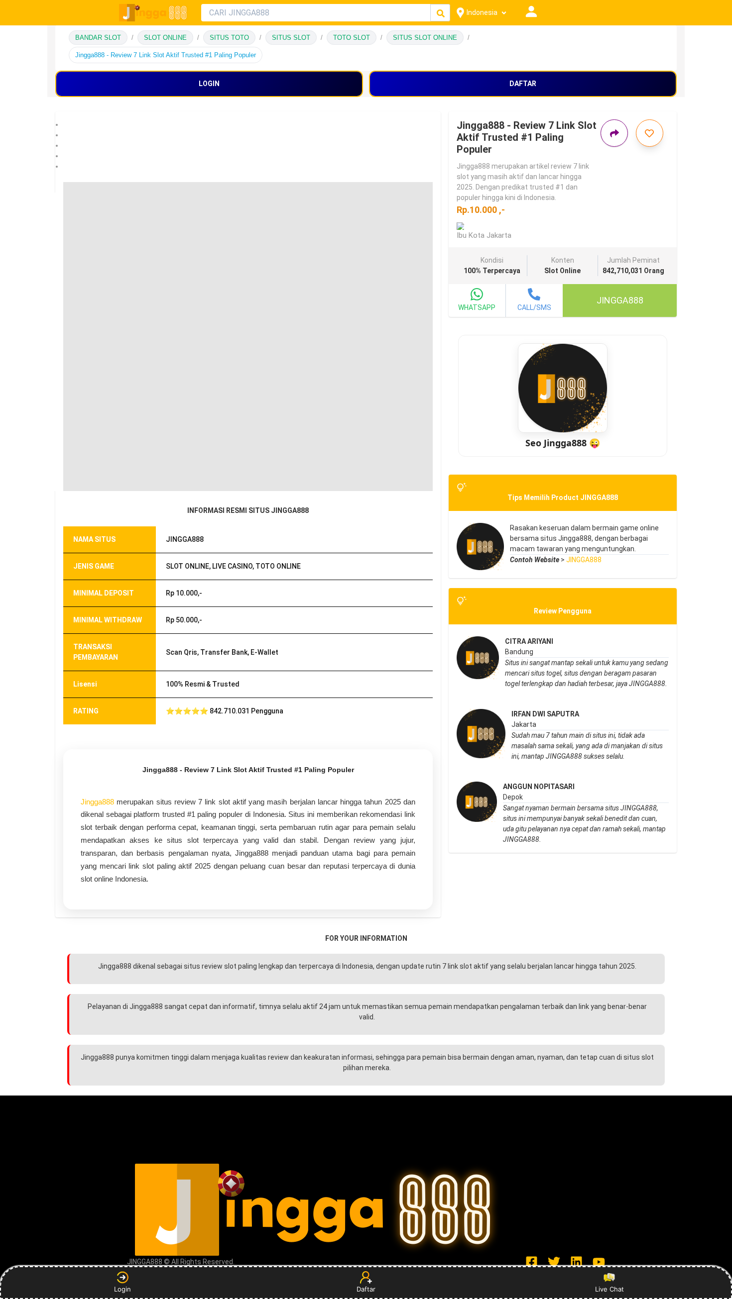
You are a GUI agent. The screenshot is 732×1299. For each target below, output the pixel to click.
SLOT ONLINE (165, 37)
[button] (248, 124)
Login (122, 1289)
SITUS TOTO (229, 37)
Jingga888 (97, 802)
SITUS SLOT (291, 37)
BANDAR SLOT (98, 37)
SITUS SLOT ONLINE (425, 37)
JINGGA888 (584, 560)
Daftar (366, 1289)
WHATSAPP (476, 307)
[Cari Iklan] (441, 13)
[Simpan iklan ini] (649, 133)
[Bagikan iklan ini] (614, 133)
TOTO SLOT (351, 37)
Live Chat (609, 1289)
